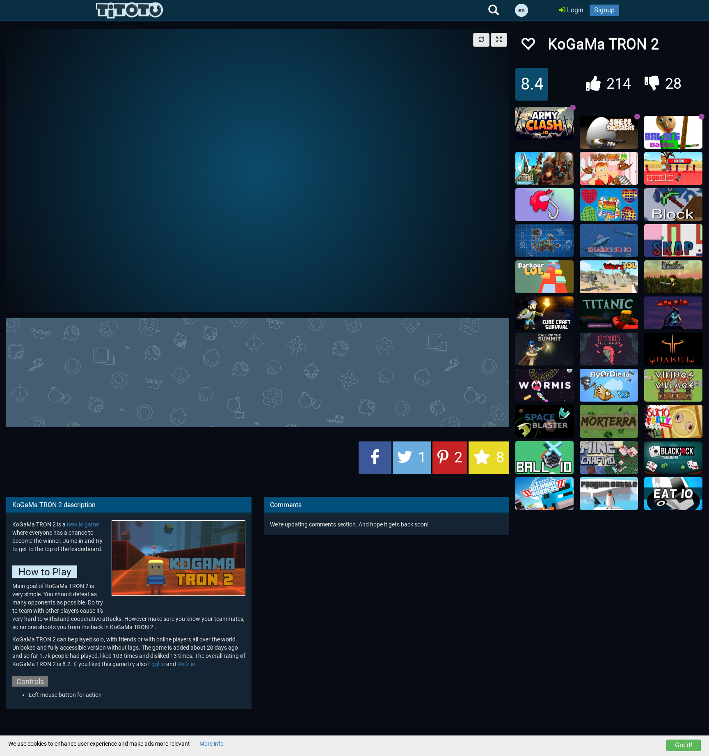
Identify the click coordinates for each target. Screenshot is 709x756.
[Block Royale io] (673, 204)
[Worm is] (544, 385)
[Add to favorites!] (527, 46)
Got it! (683, 745)
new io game (83, 524)
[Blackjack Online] (673, 457)
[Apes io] (673, 312)
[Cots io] (544, 349)
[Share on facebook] (375, 457)
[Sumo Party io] (673, 421)
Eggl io (156, 664)
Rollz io (186, 664)
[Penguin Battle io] (609, 493)
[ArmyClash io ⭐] (544, 123)
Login (574, 10)
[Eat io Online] (673, 493)
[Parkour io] (544, 276)
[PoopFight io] (609, 168)
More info (211, 743)
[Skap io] (673, 240)
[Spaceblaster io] (544, 421)
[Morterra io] (609, 421)
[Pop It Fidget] (609, 204)
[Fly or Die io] (609, 385)
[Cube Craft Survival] (544, 312)
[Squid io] (673, 168)
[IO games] (129, 10)
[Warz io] (609, 276)
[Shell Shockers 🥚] (609, 132)
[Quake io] (673, 349)
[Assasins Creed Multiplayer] (544, 168)
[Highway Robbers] (544, 493)
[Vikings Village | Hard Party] (673, 385)
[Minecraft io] (609, 457)
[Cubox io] (673, 276)
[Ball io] (544, 457)
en (521, 10)
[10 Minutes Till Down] (609, 349)
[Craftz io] (544, 240)
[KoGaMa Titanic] (609, 312)
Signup (604, 10)
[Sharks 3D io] (609, 240)
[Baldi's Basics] (673, 132)
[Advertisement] (258, 371)
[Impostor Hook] (544, 204)
